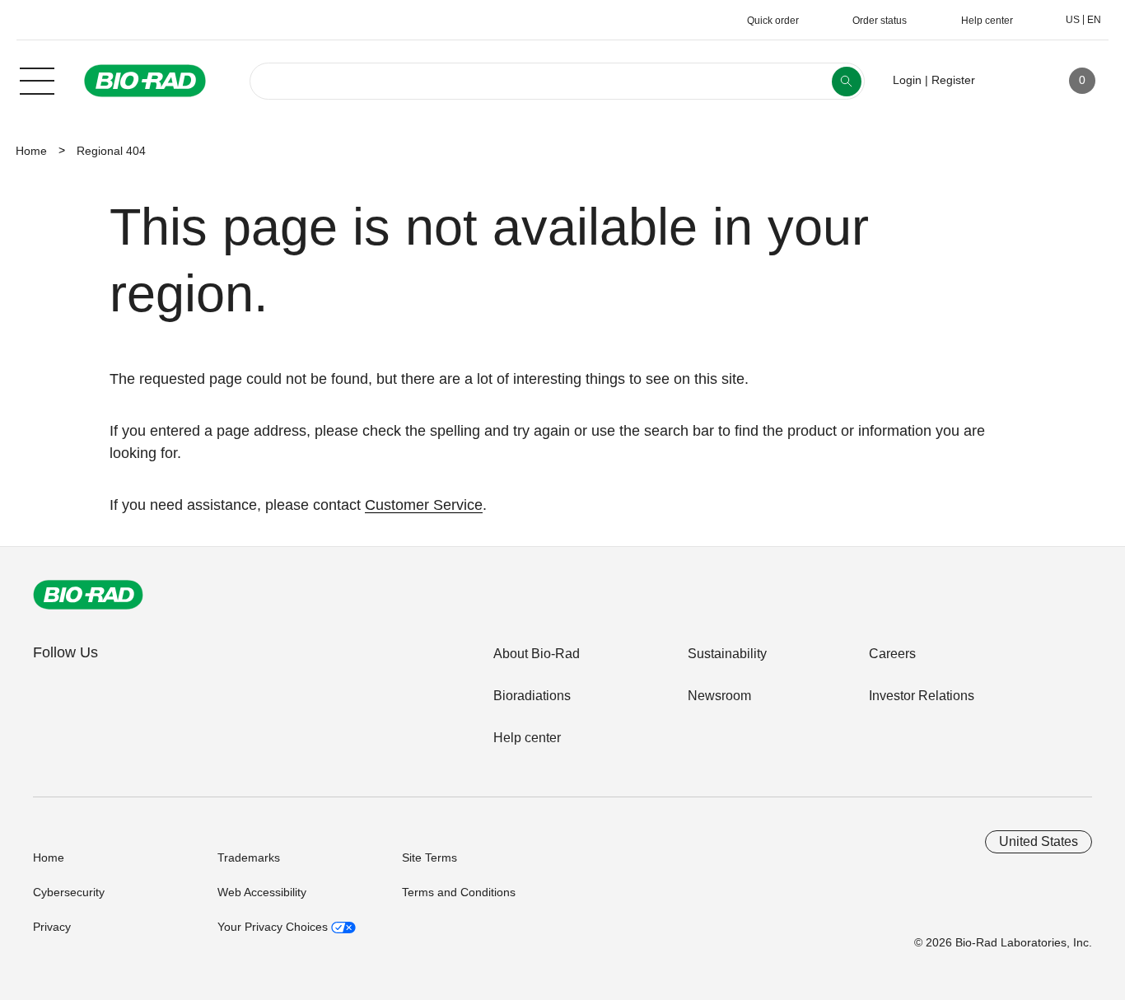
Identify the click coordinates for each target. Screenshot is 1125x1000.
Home (31, 150)
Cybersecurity (69, 892)
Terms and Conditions (459, 892)
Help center (527, 738)
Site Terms (429, 857)
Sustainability (727, 654)
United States (1038, 841)
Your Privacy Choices (274, 926)
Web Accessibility (261, 892)
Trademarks (248, 857)
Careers (892, 654)
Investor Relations (921, 696)
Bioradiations (532, 696)
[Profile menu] (1011, 80)
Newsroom (719, 696)
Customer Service (424, 505)
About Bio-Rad (536, 654)
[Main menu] (37, 79)
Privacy (52, 926)
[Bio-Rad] (88, 595)
